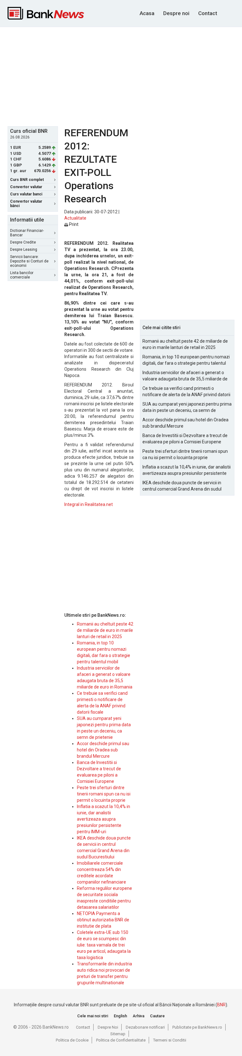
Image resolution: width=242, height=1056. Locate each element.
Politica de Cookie (72, 1040)
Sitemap (117, 1033)
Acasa (147, 13)
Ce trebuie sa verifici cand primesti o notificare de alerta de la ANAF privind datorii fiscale (186, 392)
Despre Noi (108, 1027)
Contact (207, 13)
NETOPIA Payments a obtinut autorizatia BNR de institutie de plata (103, 920)
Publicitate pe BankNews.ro (197, 1027)
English (120, 1016)
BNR (221, 1004)
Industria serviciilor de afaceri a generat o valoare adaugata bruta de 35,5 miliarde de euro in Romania (185, 376)
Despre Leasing (23, 249)
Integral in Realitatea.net (88, 504)
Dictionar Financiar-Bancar (27, 232)
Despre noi (176, 13)
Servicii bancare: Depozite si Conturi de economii (29, 261)
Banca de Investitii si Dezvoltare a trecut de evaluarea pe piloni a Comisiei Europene (185, 438)
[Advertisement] (125, 76)
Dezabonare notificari (145, 1027)
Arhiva (138, 1016)
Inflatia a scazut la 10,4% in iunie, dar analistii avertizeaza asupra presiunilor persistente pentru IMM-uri (103, 819)
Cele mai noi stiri (92, 1016)
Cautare (157, 1016)
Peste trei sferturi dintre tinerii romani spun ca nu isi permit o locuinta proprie (103, 794)
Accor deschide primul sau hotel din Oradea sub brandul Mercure (103, 750)
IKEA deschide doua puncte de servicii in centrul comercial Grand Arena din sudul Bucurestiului (182, 486)
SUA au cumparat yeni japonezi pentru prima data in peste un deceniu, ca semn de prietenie (187, 407)
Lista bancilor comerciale (21, 275)
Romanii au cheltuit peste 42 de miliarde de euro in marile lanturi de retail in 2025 (105, 630)
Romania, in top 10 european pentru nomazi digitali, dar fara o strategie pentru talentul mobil (186, 360)
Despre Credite (23, 242)
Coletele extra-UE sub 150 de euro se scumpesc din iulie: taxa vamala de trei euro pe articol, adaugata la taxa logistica (104, 945)
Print (73, 224)
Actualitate (75, 218)
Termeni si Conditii (169, 1040)
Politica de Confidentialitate (121, 1040)
